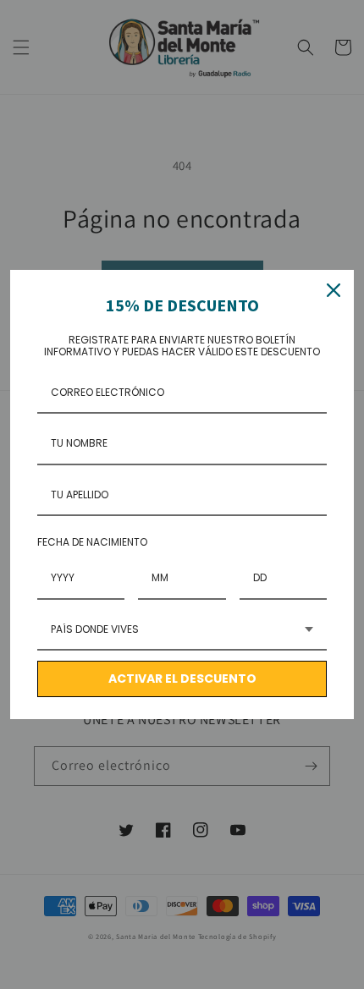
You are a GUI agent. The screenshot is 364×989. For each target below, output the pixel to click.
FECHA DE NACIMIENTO (92, 542)
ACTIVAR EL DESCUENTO (182, 678)
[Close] (333, 290)
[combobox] (182, 630)
